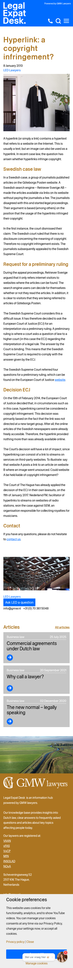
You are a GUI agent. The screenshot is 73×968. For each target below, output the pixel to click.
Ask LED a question (19, 602)
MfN (6, 856)
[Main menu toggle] (66, 21)
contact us (14, 539)
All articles (62, 627)
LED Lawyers (12, 70)
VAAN (7, 840)
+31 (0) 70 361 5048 (35, 608)
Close (30, 941)
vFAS (6, 846)
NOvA (7, 866)
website (60, 379)
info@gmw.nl (12, 608)
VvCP (6, 851)
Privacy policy (15, 941)
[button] (58, 21)
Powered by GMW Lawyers (57, 3)
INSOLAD (9, 861)
